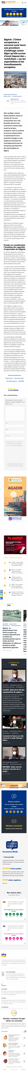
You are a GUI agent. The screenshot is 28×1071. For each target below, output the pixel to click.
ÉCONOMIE (4, 989)
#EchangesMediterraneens (10, 762)
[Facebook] (1, 591)
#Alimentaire (6, 625)
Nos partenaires (10, 972)
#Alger (25, 624)
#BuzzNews (15, 733)
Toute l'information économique (12, 2)
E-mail (7, 429)
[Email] (1, 596)
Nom (6, 423)
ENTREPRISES (4, 1007)
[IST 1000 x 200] (14, 23)
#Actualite (6, 685)
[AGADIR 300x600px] (15, 498)
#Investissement (17, 96)
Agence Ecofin (15, 99)
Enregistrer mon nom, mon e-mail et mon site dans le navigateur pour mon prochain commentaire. (15, 443)
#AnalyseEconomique (9, 687)
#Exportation (7, 96)
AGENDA (3, 998)
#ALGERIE (21, 381)
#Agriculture (13, 624)
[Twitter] (1, 593)
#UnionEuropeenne (11, 381)
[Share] (1, 598)
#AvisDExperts (20, 687)
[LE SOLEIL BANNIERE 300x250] (15, 545)
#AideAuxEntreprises (16, 685)
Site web (7, 435)
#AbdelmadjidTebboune (10, 94)
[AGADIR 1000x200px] (14, 785)
